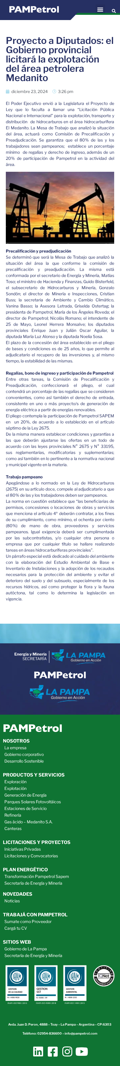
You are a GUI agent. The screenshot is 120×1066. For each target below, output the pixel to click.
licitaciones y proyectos (36, 842)
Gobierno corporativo (24, 754)
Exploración (15, 781)
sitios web (17, 942)
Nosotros (16, 741)
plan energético (25, 869)
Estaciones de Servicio (25, 808)
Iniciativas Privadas (22, 849)
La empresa (15, 747)
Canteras (13, 828)
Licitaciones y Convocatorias (31, 855)
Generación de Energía (25, 795)
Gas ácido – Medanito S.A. (28, 821)
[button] (100, 9)
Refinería (12, 815)
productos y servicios (34, 775)
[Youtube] (82, 1051)
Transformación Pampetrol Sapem (36, 876)
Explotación (15, 788)
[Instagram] (67, 1051)
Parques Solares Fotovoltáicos (32, 801)
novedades (17, 894)
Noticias (12, 900)
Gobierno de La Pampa (25, 948)
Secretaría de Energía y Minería (33, 883)
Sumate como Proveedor (28, 921)
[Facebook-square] (53, 1051)
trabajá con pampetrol (35, 914)
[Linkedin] (38, 1051)
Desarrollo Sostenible (24, 761)
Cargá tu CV (15, 928)
